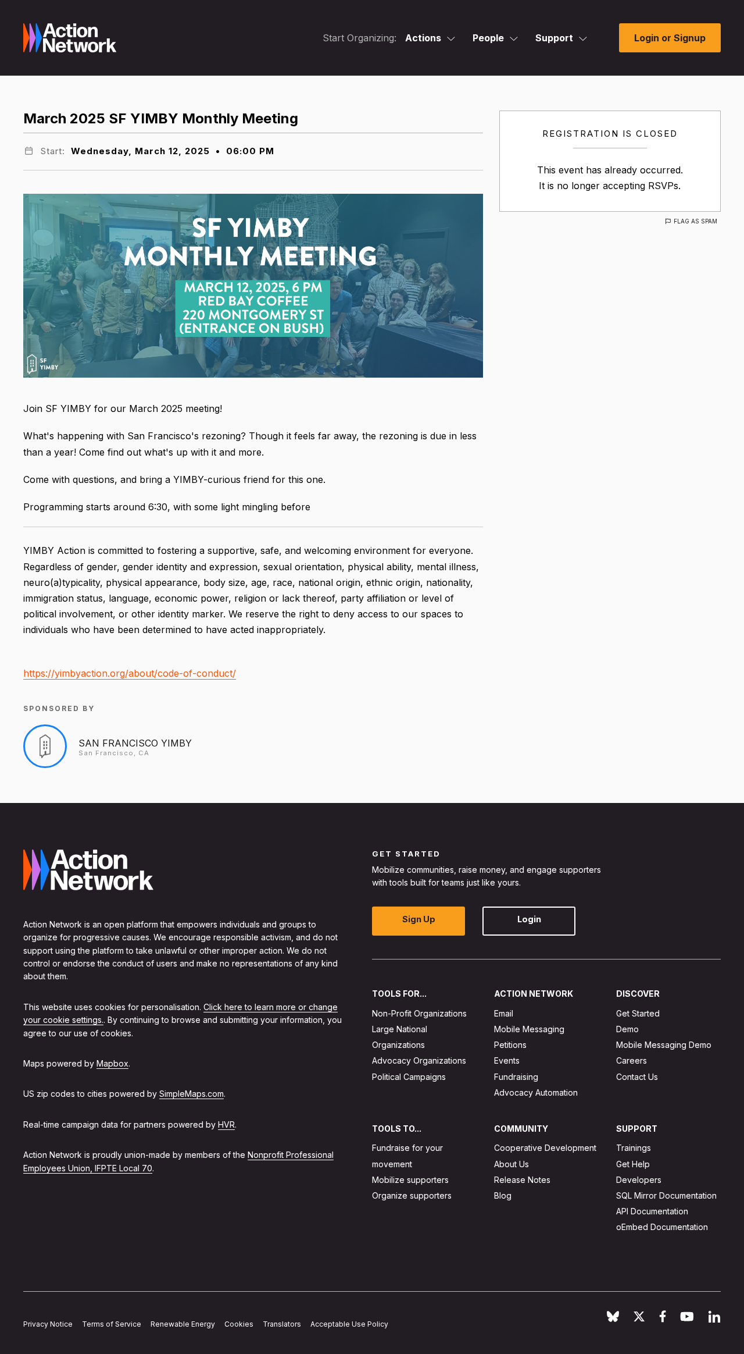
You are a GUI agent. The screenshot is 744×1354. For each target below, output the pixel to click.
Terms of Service (111, 1324)
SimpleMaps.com (191, 1094)
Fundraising (516, 1077)
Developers (638, 1180)
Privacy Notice (48, 1324)
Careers (631, 1061)
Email (503, 1013)
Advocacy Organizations (419, 1061)
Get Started (638, 1013)
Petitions (510, 1045)
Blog (503, 1195)
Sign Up (418, 920)
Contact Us (637, 1077)
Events (507, 1061)
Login (529, 920)
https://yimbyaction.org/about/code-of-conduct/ (129, 673)
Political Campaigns (409, 1077)
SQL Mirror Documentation (666, 1195)
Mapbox (112, 1063)
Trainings (633, 1148)
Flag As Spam (695, 221)
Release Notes (522, 1180)
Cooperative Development (545, 1148)
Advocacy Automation (536, 1092)
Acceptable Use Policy (349, 1324)
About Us (511, 1164)
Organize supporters (412, 1195)
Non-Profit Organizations (419, 1013)
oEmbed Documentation (662, 1227)
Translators (282, 1324)
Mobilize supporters (410, 1180)
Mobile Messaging (529, 1029)
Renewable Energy (183, 1324)
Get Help (633, 1164)
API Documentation (652, 1212)
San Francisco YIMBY (135, 743)
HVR (226, 1124)
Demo (627, 1029)
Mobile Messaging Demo (663, 1045)
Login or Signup (670, 38)
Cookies (238, 1324)
